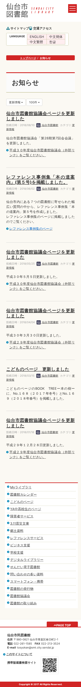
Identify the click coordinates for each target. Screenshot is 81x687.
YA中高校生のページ (25, 509)
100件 (33, 102)
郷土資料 (16, 531)
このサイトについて (19, 654)
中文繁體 (36, 42)
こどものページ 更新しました (37, 369)
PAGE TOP (63, 625)
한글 (52, 42)
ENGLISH (37, 37)
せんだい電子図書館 (25, 567)
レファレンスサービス (26, 538)
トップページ (28, 58)
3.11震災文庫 (19, 523)
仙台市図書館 (49, 125)
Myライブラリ (21, 487)
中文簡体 (56, 37)
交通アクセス (42, 28)
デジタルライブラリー (26, 560)
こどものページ (21, 502)
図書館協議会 (20, 596)
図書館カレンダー (23, 494)
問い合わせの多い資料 (26, 574)
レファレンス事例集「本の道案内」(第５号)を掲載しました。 (40, 179)
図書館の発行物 (21, 589)
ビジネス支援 (20, 545)
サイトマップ (19, 28)
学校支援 (16, 552)
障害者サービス (21, 516)
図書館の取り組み (23, 603)
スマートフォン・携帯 (26, 581)
